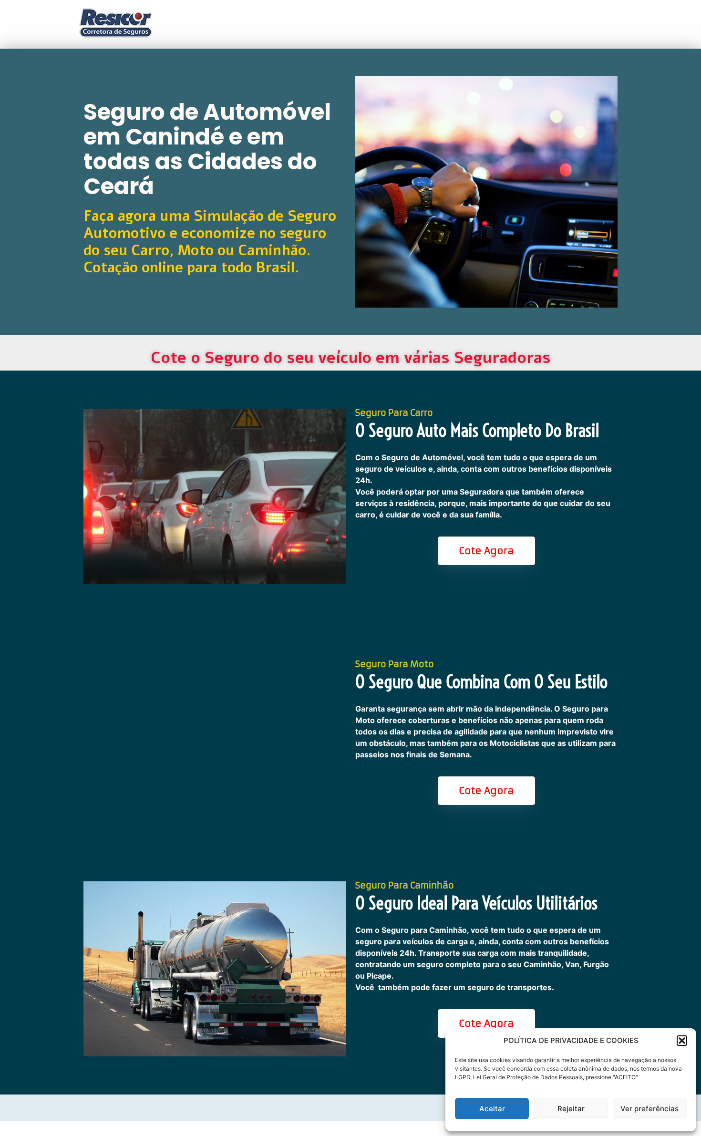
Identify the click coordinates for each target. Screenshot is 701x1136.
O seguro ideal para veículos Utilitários (476, 903)
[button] (682, 1040)
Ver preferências (649, 1108)
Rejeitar (571, 1108)
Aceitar (492, 1108)
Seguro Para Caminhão (404, 885)
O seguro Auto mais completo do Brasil (477, 431)
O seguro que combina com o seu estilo (481, 682)
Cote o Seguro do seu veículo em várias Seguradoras (351, 358)
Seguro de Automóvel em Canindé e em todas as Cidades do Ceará (207, 148)
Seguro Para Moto (394, 664)
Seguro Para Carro (394, 412)
